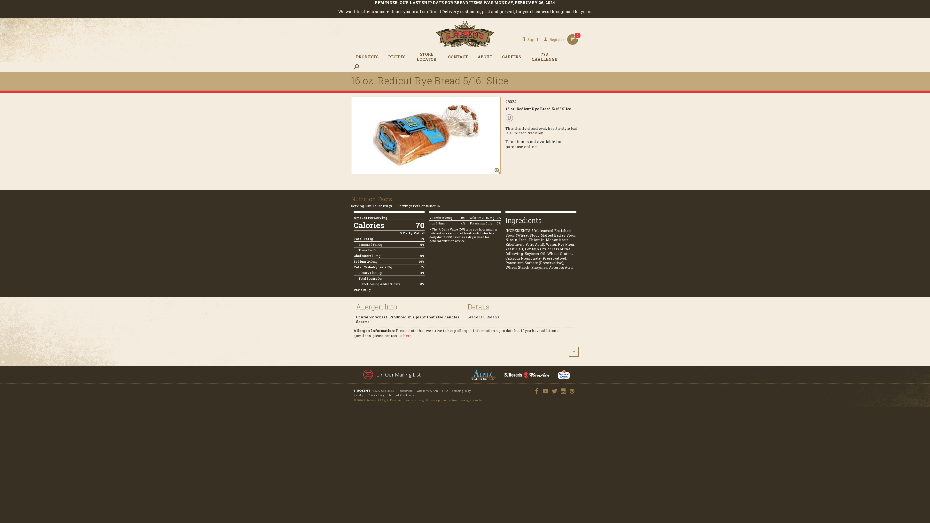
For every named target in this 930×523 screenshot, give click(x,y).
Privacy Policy (376, 395)
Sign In (534, 39)
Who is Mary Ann (427, 390)
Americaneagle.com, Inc (467, 400)
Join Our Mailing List (398, 374)
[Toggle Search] (356, 66)
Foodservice (405, 390)
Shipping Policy (461, 390)
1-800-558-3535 (383, 390)
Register (557, 39)
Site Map (359, 395)
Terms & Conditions (401, 395)
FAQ (445, 390)
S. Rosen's (465, 33)
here (407, 335)
